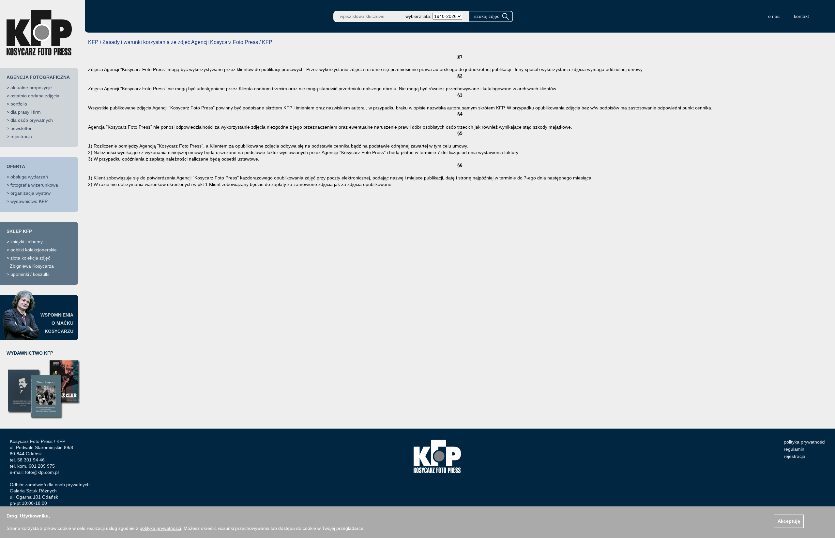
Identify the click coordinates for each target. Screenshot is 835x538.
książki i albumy (26, 241)
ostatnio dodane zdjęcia (34, 95)
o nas (774, 16)
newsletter (21, 128)
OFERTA (16, 166)
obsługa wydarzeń (29, 176)
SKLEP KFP (19, 231)
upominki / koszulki (29, 274)
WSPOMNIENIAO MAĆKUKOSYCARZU (56, 323)
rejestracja (21, 136)
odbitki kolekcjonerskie (33, 249)
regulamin (794, 449)
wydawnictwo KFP (29, 201)
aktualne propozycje (31, 87)
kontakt (801, 16)
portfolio (18, 103)
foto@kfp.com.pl (42, 472)
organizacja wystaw (30, 193)
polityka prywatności (804, 442)
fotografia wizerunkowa (34, 185)
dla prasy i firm (25, 112)
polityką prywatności (160, 528)
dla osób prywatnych (31, 120)
